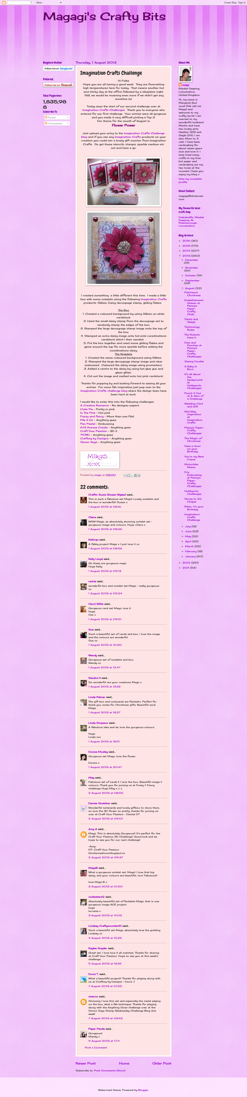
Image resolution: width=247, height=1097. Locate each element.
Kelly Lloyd (95, 558)
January (190, 556)
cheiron (93, 996)
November (191, 267)
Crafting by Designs (94, 438)
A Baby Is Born (190, 368)
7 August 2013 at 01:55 (105, 986)
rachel (92, 581)
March (190, 546)
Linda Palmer (96, 697)
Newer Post (86, 1063)
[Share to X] (132, 475)
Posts (51, 117)
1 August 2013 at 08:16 (104, 506)
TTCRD (85, 434)
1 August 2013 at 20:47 (105, 767)
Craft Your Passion (93, 431)
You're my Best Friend (194, 458)
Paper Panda (96, 1028)
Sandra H (94, 677)
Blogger (143, 1090)
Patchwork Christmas (192, 294)
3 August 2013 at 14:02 (105, 915)
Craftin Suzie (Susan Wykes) (107, 494)
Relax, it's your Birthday (194, 508)
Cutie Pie (86, 409)
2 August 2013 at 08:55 (105, 792)
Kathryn (93, 539)
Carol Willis (95, 603)
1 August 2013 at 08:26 (105, 529)
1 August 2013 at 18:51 (104, 741)
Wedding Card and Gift (193, 405)
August (190, 288)
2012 (186, 562)
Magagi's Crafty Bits (104, 16)
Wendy (92, 655)
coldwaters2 (96, 896)
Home (124, 1063)
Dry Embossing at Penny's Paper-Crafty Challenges (193, 479)
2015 (186, 245)
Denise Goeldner (99, 803)
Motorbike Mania (191, 465)
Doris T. (93, 974)
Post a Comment (96, 1047)
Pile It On (86, 420)
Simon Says (88, 442)
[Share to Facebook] (135, 475)
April (188, 541)
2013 (186, 255)
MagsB (93, 867)
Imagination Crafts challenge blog (103, 390)
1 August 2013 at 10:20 (105, 644)
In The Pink (87, 412)
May (91, 777)
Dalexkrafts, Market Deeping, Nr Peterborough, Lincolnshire (191, 221)
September (192, 280)
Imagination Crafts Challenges (103, 110)
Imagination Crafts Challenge (192, 517)
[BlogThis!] (129, 475)
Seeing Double (194, 361)
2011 (186, 567)
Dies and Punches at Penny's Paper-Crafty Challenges (193, 349)
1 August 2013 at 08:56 (105, 548)
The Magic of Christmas (193, 439)
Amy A (92, 829)
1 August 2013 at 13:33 (104, 686)
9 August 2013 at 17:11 (104, 1040)
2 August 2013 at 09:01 (105, 818)
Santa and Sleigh (191, 320)
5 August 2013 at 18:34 (105, 963)
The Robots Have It (192, 336)
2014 (186, 250)
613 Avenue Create (94, 427)
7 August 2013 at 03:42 (105, 1018)
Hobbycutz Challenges (192, 492)
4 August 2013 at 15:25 (105, 937)
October (191, 275)
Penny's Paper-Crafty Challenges (194, 430)
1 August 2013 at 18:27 (104, 712)
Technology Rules (191, 328)
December (191, 259)
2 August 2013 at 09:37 (105, 857)
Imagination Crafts (128, 136)
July (188, 526)
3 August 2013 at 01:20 (105, 886)
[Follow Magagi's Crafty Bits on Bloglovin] (58, 70)
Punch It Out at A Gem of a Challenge (193, 396)
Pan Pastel (87, 423)
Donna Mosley (98, 751)
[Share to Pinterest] (139, 475)
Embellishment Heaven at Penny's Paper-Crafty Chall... (193, 307)
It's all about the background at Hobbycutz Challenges (193, 381)
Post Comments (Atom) (109, 1070)
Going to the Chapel (192, 500)
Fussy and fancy (92, 416)
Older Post (161, 1063)
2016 (186, 240)
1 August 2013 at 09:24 (105, 593)
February (191, 551)
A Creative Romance (94, 405)
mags (185, 84)
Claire (92, 517)
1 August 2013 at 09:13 (104, 571)
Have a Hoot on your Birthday (192, 449)
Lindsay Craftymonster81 (105, 925)
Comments (54, 123)
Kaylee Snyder (97, 948)
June (188, 531)
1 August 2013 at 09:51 (104, 619)
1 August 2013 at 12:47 (104, 667)
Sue (91, 629)
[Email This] (125, 475)
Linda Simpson (98, 722)
